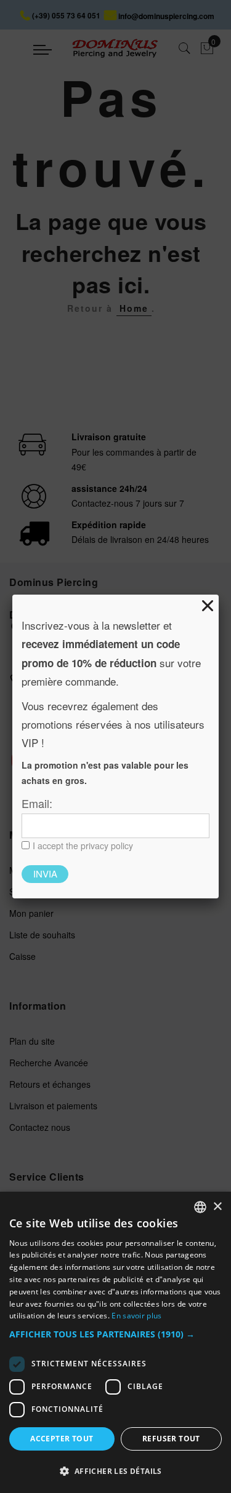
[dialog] (115, 1342)
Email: (37, 803)
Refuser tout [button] (171, 1438)
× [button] (217, 1206)
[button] (115, 1334)
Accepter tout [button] (61, 1438)
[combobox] (200, 1207)
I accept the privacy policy (83, 845)
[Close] (208, 606)
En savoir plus (136, 1315)
